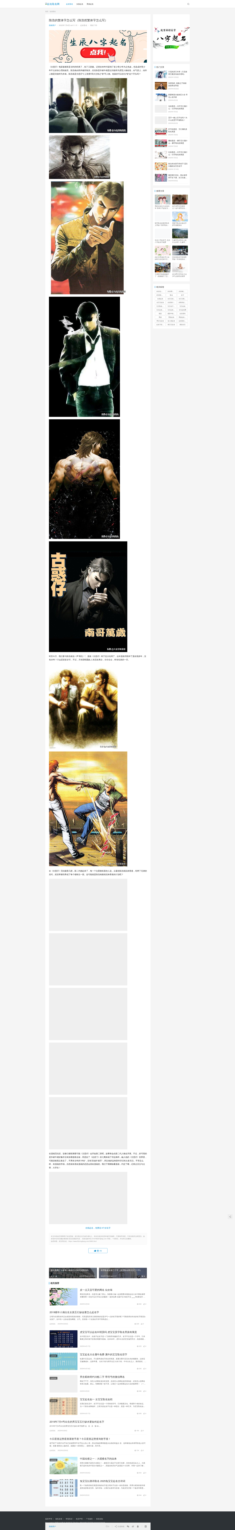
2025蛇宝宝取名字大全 (160, 295)
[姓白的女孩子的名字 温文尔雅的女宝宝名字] (161, 164)
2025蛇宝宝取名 (183, 291)
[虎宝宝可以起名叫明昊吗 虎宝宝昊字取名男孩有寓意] (63, 1339)
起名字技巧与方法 (160, 324)
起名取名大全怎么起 (183, 321)
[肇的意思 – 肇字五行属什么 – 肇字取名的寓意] (161, 141)
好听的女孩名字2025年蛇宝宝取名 (183, 302)
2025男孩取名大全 (172, 291)
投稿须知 (99, 1519)
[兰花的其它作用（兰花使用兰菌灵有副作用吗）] (161, 72)
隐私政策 (58, 1519)
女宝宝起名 (160, 302)
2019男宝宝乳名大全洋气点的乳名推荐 (179, 275)
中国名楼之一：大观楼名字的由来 (98, 1458)
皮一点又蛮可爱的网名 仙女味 (96, 1289)
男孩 (160, 317)
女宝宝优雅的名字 (172, 299)
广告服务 (89, 1519)
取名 (171, 295)
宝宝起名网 (182, 310)
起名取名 (69, 4)
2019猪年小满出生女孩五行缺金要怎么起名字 (74, 1312)
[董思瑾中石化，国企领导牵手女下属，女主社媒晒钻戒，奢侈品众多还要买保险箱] (161, 175)
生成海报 (120, 1526)
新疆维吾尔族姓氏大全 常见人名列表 (178, 95)
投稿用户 (52, 25)
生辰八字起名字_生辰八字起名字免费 (162, 241)
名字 (182, 295)
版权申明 (48, 1519)
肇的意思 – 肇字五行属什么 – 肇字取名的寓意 (177, 141)
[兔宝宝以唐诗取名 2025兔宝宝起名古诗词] (63, 1488)
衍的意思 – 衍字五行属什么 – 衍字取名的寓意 (177, 153)
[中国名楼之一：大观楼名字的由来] (63, 1465)
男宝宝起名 (160, 321)
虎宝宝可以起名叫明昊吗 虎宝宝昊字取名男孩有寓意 (108, 1332)
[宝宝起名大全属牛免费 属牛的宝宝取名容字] (63, 1361)
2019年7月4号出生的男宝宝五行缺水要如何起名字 (77, 1421)
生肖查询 (182, 313)
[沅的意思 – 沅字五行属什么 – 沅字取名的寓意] (161, 106)
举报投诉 (69, 1519)
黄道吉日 (182, 324)
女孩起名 (79, 4)
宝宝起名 (182, 306)
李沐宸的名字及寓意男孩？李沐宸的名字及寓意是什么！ (179, 258)
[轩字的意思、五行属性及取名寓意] (161, 129)
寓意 (160, 313)
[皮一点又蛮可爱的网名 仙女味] (63, 1296)
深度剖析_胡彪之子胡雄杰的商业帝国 (177, 84)
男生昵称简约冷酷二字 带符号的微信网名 (102, 1376)
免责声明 (79, 1519)
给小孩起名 (171, 321)
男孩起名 (90, 4)
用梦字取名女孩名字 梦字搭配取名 (179, 224)
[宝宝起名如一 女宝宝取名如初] (63, 1406)
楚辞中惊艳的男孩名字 (172, 313)
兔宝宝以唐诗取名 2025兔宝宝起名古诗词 (102, 1481)
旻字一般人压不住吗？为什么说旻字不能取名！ (177, 118)
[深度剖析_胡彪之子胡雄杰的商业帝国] (161, 83)
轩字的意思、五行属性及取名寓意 (177, 130)
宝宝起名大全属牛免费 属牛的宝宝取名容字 (103, 1354)
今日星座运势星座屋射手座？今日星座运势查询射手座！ (80, 1438)
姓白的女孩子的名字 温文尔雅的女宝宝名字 (178, 164)
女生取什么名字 (172, 302)
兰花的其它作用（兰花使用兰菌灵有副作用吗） (177, 72)
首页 (46, 11)
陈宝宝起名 (171, 324)
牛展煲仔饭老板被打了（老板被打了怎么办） (162, 275)
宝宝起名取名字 (160, 310)
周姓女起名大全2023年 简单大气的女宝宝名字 (162, 207)
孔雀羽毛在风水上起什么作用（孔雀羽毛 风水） (179, 241)
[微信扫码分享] (128, 1526)
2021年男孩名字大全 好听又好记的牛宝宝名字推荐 (162, 258)
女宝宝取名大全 (183, 299)
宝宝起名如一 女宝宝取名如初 (96, 1399)
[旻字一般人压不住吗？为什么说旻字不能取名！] (161, 118)
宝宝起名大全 (172, 310)
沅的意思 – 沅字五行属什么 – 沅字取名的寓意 (177, 107)
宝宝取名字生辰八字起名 (160, 306)
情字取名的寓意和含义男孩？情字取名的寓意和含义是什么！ (162, 224)
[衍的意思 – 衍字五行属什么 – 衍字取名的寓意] (161, 152)
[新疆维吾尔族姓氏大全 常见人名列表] (161, 95)
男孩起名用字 (183, 317)
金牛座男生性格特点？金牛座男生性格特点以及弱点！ (179, 207)
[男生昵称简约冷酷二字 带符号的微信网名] (63, 1383)
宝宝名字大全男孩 (172, 306)
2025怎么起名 (160, 291)
